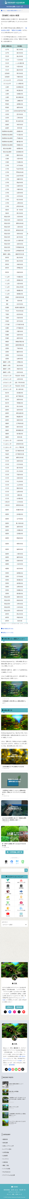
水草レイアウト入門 (8, 1146)
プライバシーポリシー (14, 1192)
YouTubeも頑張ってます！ (13, 6)
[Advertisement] (14, 944)
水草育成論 (6, 1152)
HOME (15, 1187)
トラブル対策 (6, 1168)
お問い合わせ (14, 1190)
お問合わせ (9, 1007)
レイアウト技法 (7, 1149)
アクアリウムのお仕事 (9, 1175)
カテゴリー (5, 922)
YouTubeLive (6, 1172)
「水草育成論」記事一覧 (15, 852)
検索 (26, 870)
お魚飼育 (5, 1155)
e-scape (20, 1060)
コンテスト (6, 1159)
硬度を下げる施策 (16, 30)
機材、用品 (6, 1165)
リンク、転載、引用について (15, 1194)
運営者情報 (19, 1007)
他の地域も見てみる (7, 628)
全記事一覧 (22, 1190)
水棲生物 (5, 1162)
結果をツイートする (7, 632)
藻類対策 (5, 1139)
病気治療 (5, 1142)
